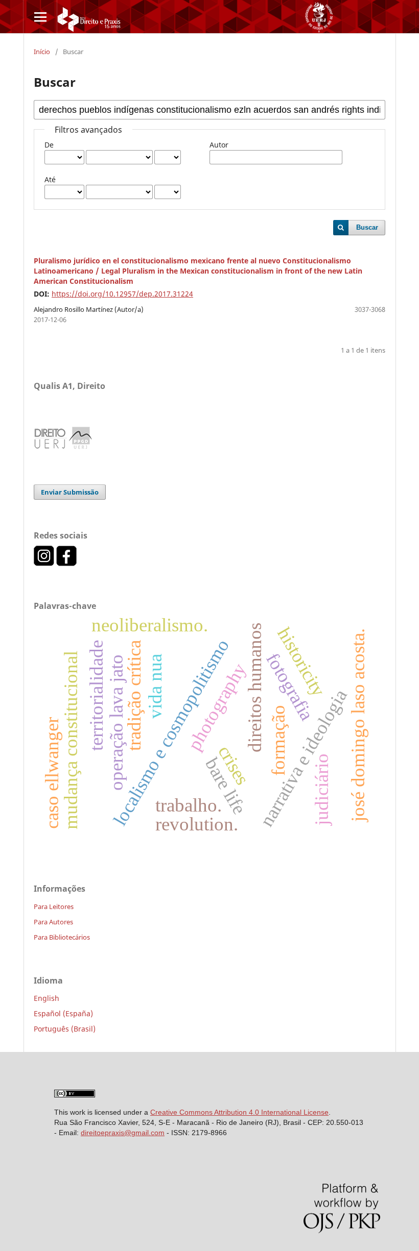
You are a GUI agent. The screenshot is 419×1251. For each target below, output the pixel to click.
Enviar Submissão (70, 492)
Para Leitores (54, 906)
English (46, 998)
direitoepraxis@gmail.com (123, 1133)
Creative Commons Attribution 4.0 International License (239, 1112)
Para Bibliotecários (62, 937)
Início (42, 51)
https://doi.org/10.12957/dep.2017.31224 (122, 294)
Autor (219, 145)
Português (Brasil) (65, 1029)
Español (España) (63, 1013)
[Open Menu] (40, 16)
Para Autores (53, 921)
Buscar (367, 227)
